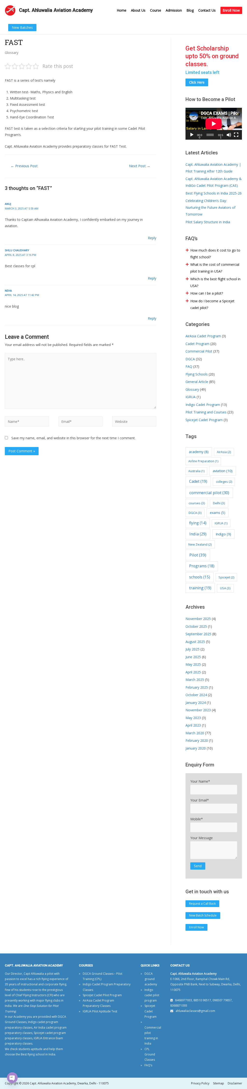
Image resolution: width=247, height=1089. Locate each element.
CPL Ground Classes (149, 1054)
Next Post (139, 165)
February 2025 (196, 687)
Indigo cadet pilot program (151, 995)
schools (199, 577)
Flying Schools (196, 374)
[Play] (191, 134)
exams (217, 512)
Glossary (11, 52)
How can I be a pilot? (206, 293)
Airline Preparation (203, 461)
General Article (196, 381)
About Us (138, 10)
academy (199, 451)
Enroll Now (231, 10)
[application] (213, 124)
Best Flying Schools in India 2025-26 (213, 193)
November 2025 (198, 618)
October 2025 (196, 626)
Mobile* (196, 819)
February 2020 (196, 740)
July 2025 (192, 649)
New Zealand (200, 544)
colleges (224, 481)
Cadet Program (197, 343)
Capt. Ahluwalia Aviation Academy (56, 10)
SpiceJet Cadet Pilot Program (102, 995)
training (200, 588)
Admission (174, 10)
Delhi (219, 503)
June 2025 (193, 657)
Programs (201, 566)
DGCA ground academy (150, 979)
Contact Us (207, 10)
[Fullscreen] (236, 134)
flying (197, 523)
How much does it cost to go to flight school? (215, 253)
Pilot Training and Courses (205, 412)
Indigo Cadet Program (202, 404)
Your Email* (199, 800)
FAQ (188, 366)
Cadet (198, 481)
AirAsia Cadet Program (203, 336)
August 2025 (195, 641)
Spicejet (226, 577)
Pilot (197, 555)
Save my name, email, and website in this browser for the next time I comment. (73, 438)
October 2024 (196, 694)
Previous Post (24, 165)
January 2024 (195, 702)
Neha (8, 290)
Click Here (197, 82)
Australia (196, 471)
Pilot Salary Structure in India (207, 222)
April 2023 (193, 725)
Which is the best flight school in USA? (215, 282)
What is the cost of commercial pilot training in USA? (214, 268)
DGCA (190, 359)
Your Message (201, 838)
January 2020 (195, 748)
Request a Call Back (202, 903)
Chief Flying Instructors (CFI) (34, 995)
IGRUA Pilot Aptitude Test (100, 1011)
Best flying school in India (38, 1054)
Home (121, 10)
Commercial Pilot (198, 351)
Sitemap (218, 1083)
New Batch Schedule (203, 915)
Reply (152, 238)
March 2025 (194, 679)
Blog (190, 10)
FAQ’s (148, 1065)
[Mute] (228, 134)
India (197, 534)
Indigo (223, 534)
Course (155, 10)
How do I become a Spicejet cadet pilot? (212, 304)
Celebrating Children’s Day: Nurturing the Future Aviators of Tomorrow (210, 207)
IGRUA (190, 397)
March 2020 (194, 733)
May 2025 (193, 664)
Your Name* (200, 781)
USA (225, 588)
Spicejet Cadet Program (204, 420)
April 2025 (193, 672)
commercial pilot (209, 492)
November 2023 (198, 710)
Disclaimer (235, 1083)
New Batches (22, 27)
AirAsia (224, 452)
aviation (223, 470)
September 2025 (198, 634)
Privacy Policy (200, 1083)
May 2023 (193, 717)
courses (197, 503)
